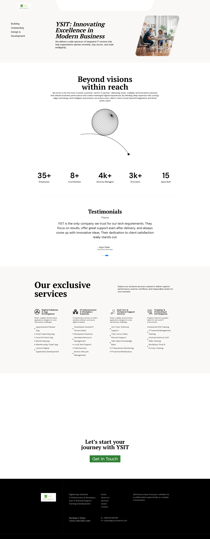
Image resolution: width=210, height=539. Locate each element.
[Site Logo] (24, 6)
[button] (103, 255)
